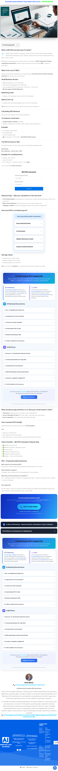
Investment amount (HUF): (21, 175)
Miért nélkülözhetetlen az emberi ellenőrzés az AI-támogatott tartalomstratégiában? (48, 735)
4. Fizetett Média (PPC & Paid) (13, 328)
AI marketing (21, 293)
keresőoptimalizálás (36, 291)
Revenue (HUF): (19, 181)
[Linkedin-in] (20, 750)
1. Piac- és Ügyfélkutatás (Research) (14, 310)
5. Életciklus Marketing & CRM (13, 334)
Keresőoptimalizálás (32, 746)
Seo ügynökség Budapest (32, 743)
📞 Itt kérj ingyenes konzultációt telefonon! (29, 685)
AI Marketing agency (20, 736)
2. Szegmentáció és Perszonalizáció (14, 316)
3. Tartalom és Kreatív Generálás (13, 322)
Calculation (29, 188)
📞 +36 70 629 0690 (29, 507)
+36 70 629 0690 (21, 742)
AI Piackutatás (20, 231)
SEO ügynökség (31, 736)
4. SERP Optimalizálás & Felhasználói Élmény (17, 372)
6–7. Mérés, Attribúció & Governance (14, 341)
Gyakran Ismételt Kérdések (24, 246)
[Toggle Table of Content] (16, 45)
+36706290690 (47, 2)
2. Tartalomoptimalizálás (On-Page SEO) (15, 359)
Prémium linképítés (32, 748)
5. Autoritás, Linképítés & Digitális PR (15, 378)
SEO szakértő (23, 391)
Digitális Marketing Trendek (24, 239)
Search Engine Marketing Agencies (41, 730)
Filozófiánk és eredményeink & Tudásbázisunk (17, 531)
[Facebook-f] (18, 750)
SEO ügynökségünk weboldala (42, 715)
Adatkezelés (19, 745)
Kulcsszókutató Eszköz (23, 223)
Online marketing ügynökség (32, 739)
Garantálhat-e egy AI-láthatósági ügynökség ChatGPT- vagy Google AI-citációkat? (48, 753)
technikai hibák (43, 294)
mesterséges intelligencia (12, 289)
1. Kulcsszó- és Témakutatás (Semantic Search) (17, 353)
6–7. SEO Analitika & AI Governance (14, 384)
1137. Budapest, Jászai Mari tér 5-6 (19, 739)
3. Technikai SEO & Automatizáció (14, 365)
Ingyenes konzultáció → (29, 397)
